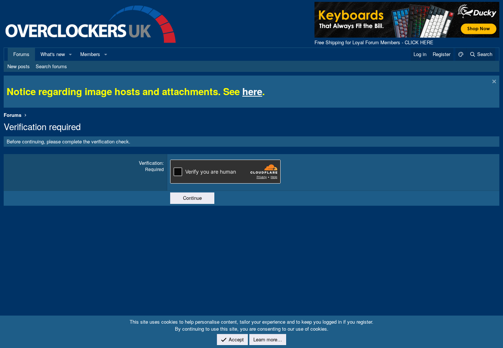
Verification (150, 162)
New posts (18, 66)
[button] (70, 54)
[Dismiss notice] (493, 82)
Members (90, 54)
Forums (21, 54)
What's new (53, 54)
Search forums (51, 66)
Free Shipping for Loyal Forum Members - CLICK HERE (373, 42)
